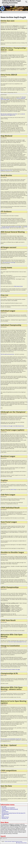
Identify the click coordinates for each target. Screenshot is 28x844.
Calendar (4, 810)
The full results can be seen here (7, 354)
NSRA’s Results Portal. (18, 286)
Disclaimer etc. (5, 818)
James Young (13, 489)
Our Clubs (4, 806)
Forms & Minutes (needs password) (10, 809)
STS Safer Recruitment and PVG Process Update (11, 226)
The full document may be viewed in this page (10, 669)
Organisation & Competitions (8, 807)
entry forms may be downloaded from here (17, 641)
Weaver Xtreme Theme (22, 842)
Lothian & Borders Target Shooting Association (11, 2)
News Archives (5, 811)
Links (3, 815)
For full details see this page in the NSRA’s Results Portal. (12, 426)
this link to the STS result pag (9, 262)
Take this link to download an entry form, (9, 113)
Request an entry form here (6, 170)
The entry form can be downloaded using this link (11, 738)
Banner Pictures (5, 817)
